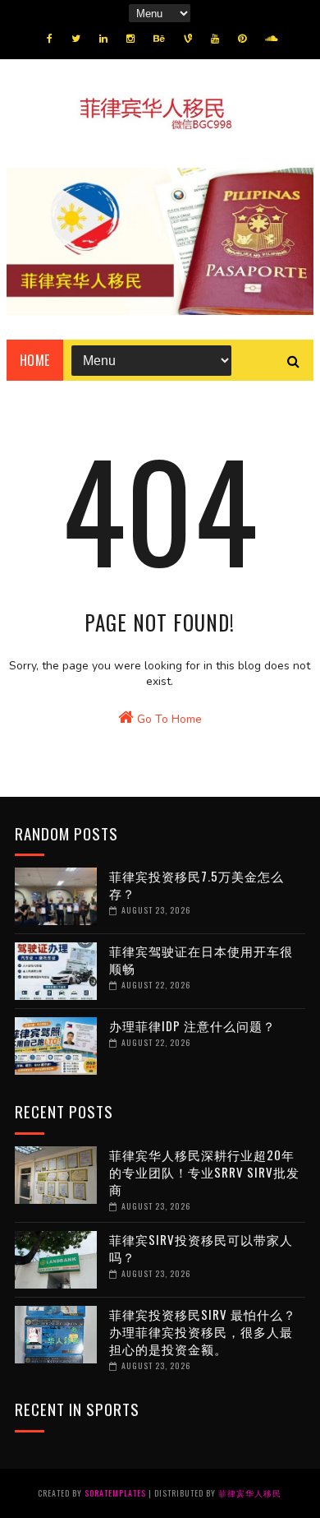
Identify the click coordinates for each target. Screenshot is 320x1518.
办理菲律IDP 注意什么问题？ (192, 1025)
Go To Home (168, 719)
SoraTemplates (115, 1493)
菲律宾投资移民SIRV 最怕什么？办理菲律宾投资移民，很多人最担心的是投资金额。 (202, 1331)
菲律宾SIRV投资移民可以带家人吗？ (201, 1248)
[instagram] (130, 38)
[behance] (159, 38)
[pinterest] (242, 38)
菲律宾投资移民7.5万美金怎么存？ (196, 884)
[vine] (188, 38)
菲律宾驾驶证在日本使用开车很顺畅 (201, 959)
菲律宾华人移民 (249, 1493)
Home (35, 360)
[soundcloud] (271, 38)
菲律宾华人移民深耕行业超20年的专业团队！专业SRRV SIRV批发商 (204, 1171)
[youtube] (215, 38)
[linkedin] (103, 38)
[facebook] (49, 38)
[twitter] (76, 38)
